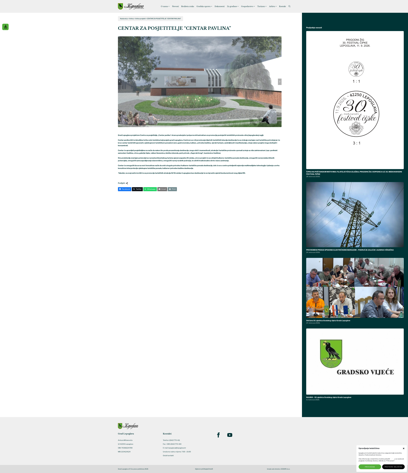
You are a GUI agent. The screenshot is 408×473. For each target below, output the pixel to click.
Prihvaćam (370, 467)
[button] (404, 448)
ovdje (392, 459)
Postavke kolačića (393, 467)
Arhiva (131, 18)
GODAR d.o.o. (285, 469)
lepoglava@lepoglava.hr (177, 448)
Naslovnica (124, 18)
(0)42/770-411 (174, 440)
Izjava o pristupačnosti (204, 469)
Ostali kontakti (168, 456)
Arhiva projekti (140, 18)
